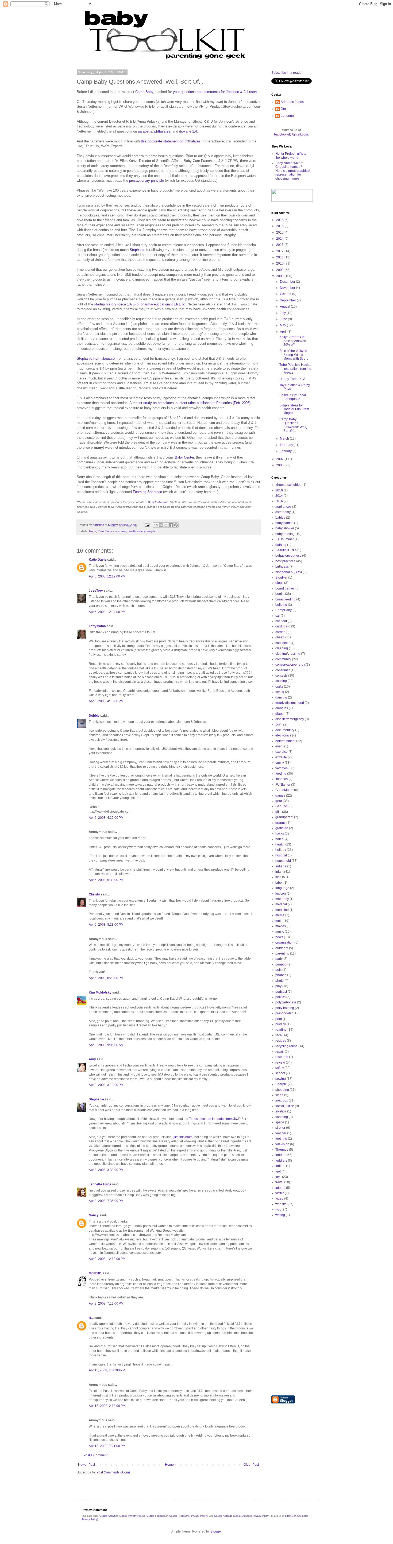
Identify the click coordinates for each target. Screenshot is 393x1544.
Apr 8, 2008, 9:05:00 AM (106, 1045)
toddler (280, 1155)
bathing (280, 545)
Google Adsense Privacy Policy (251, 1516)
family (279, 763)
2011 (280, 257)
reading (281, 1029)
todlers (280, 1166)
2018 (280, 220)
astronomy (283, 512)
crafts (279, 686)
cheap (279, 637)
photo (279, 981)
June (284, 319)
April (283, 331)
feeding (280, 773)
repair (279, 1051)
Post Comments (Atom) (113, 1472)
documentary (284, 730)
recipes (280, 1040)
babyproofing (285, 534)
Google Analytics (108, 1516)
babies (280, 517)
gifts (278, 812)
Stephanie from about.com (97, 358)
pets (278, 970)
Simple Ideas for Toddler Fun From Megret (294, 409)
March (285, 438)
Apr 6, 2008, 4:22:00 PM (106, 818)
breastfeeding (285, 599)
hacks (279, 833)
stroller (280, 1128)
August (285, 306)
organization (284, 942)
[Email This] (155, 525)
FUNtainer (282, 784)
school (280, 1073)
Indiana (280, 866)
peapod (281, 964)
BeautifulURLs (285, 550)
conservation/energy (290, 664)
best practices (285, 561)
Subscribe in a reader (287, 73)
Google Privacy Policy (132, 1516)
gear (278, 801)
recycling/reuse (286, 1046)
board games (285, 588)
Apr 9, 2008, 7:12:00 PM (106, 1303)
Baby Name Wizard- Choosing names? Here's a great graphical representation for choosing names (292, 170)
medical (281, 904)
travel (279, 1182)
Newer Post (86, 1465)
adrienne (287, 116)
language (282, 888)
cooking (281, 681)
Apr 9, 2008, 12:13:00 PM (107, 1259)
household (283, 861)
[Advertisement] (292, 1306)
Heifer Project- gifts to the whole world (290, 155)
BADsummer (284, 539)
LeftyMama (97, 626)
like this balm (183, 1137)
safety (141, 531)
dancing (281, 697)
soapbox (152, 531)
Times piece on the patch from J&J (214, 1119)
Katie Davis (97, 559)
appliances (283, 507)
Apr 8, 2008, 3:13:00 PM (106, 1085)
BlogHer (281, 577)
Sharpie (281, 1084)
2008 (280, 276)
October (286, 294)
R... (91, 1318)
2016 (280, 226)
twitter (279, 1193)
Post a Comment (95, 1455)
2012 (280, 251)
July (283, 313)
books (279, 594)
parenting (282, 953)
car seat (281, 621)
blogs (92, 531)
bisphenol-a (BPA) (288, 572)
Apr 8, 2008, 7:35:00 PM (106, 1201)
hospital (281, 855)
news (279, 937)
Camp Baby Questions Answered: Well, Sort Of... (293, 425)
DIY (278, 724)
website (281, 1204)
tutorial (280, 1188)
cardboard (282, 626)
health (132, 531)
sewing (280, 1079)
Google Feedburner (157, 1516)
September (288, 300)
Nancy (94, 1215)
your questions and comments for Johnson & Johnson (215, 92)
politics (280, 997)
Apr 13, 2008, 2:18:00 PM (107, 1406)
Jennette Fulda (100, 1184)
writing (280, 1215)
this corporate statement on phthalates (171, 141)
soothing (281, 1117)
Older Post (251, 1465)
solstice (280, 1111)
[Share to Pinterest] (176, 525)
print (278, 1019)
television (282, 1144)
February (287, 445)
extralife (281, 757)
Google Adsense (223, 1516)
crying (279, 692)
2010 (280, 263)
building (281, 605)
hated (279, 839)
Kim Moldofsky (100, 992)
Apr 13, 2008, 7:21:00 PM (107, 1446)
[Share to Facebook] (171, 525)
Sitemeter (290, 1516)
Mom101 (95, 1273)
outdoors (281, 948)
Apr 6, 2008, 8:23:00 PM (106, 924)
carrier (280, 632)
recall (279, 1035)
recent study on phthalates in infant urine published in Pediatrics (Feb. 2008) (192, 403)
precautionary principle (146, 181)
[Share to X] (165, 525)
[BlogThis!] (160, 525)
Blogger (216, 1531)
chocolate (282, 643)
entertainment (285, 741)
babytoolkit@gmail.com (291, 134)
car (277, 616)
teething (281, 1138)
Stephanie (137, 250)
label (279, 882)
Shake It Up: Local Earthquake (292, 397)
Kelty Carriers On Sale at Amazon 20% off (292, 341)
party (279, 959)
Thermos (281, 1149)
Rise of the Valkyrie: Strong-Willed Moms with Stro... (293, 354)
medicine (282, 910)
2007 (280, 459)
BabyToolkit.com (158, 502)
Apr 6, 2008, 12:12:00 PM (107, 576)
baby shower (284, 528)
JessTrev (96, 590)
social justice (284, 1106)
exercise (281, 752)
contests (281, 675)
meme (279, 915)
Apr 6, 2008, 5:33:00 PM (106, 880)
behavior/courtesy (288, 555)
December (288, 282)
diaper (280, 714)
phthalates (162, 131)
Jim (283, 109)
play (278, 986)
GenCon (281, 806)
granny (280, 823)
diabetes (281, 708)
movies (280, 926)
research (281, 1057)
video (279, 1198)
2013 (280, 245)
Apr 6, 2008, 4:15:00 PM (106, 701)
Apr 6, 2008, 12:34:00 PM (107, 612)
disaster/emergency (289, 719)
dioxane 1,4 (188, 131)
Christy (94, 894)
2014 (280, 238)
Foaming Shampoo (147, 492)
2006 (280, 465)
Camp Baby (144, 92)
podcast (281, 992)
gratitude (281, 828)
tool (278, 1171)
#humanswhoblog (288, 485)
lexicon (280, 893)
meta (279, 921)
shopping (282, 1090)
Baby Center (184, 457)
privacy (280, 1024)
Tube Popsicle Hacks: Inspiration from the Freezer (295, 368)
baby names (284, 523)
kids (278, 877)
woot (278, 1209)
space (279, 1122)
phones (280, 975)
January (286, 451)
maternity (282, 899)
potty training (284, 1008)
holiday (280, 850)
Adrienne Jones (292, 102)
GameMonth (284, 790)
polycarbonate (285, 1002)
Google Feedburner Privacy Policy (188, 1516)
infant (279, 872)
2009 (280, 270)
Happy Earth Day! (292, 379)
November (288, 288)
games (280, 795)
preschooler (284, 1013)
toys (278, 1177)
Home (169, 1465)
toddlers (281, 1160)
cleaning (281, 648)
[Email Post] (146, 524)
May (283, 325)
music (279, 931)
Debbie (94, 715)
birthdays (282, 566)
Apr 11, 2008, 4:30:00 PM (107, 1370)
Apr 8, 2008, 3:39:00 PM (106, 1170)
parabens (145, 131)
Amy (92, 1059)
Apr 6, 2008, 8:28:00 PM (106, 978)
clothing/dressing (287, 653)
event (279, 746)
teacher (280, 1133)
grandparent (284, 817)
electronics (283, 735)
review (280, 1062)
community (283, 659)
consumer (119, 531)
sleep (279, 1095)
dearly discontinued (289, 703)
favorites (281, 768)
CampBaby (105, 531)
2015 (280, 232)
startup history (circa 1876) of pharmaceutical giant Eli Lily (139, 304)
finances (281, 779)
